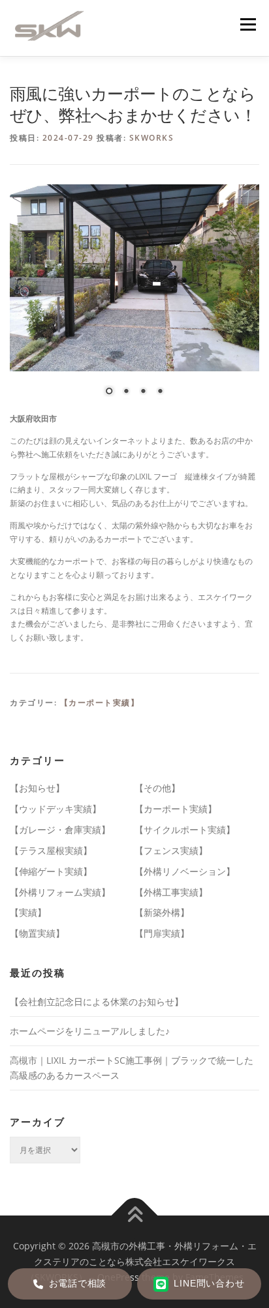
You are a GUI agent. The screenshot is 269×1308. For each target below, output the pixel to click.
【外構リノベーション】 (184, 871)
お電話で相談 (78, 1283)
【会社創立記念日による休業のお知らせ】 (96, 1001)
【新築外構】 (161, 912)
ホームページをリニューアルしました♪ (90, 1031)
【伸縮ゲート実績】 (51, 871)
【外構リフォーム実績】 (60, 892)
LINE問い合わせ (209, 1283)
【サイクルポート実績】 (184, 829)
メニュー (247, 24)
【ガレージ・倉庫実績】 (60, 829)
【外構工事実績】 (171, 892)
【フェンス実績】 (171, 850)
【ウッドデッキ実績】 (55, 809)
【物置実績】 (37, 933)
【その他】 (157, 788)
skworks (151, 137)
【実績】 (28, 912)
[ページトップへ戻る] (135, 1216)
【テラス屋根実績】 (51, 850)
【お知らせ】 (37, 788)
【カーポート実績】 (100, 702)
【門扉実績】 (161, 933)
